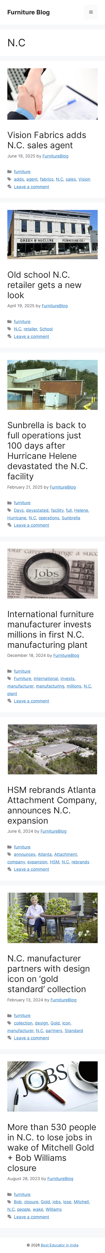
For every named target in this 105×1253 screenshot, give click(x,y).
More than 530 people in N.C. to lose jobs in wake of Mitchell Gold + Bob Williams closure (51, 1147)
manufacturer (20, 686)
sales (71, 179)
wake (38, 1209)
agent (32, 179)
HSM (54, 861)
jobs (56, 1201)
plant (12, 693)
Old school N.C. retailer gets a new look (44, 284)
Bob (18, 1201)
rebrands (80, 861)
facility (57, 510)
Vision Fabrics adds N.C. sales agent (46, 140)
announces (24, 854)
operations (49, 517)
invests (67, 678)
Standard (74, 1030)
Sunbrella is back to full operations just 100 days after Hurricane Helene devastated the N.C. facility (47, 450)
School (46, 328)
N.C (59, 179)
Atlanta (45, 854)
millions (74, 686)
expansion (37, 861)
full (69, 510)
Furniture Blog (28, 12)
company (16, 861)
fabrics (46, 179)
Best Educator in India (59, 1245)
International (46, 678)
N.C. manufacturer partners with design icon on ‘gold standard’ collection (48, 973)
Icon (66, 1023)
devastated (37, 510)
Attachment (65, 854)
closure (31, 1201)
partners (54, 1030)
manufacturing (50, 686)
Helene (81, 510)
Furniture (22, 678)
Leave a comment (31, 186)
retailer (30, 328)
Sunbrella (71, 517)
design (41, 1023)
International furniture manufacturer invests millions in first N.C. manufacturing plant (50, 629)
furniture (22, 171)
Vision (84, 179)
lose (67, 1201)
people (23, 1209)
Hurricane (16, 517)
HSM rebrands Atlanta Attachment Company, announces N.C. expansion (52, 805)
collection (23, 1023)
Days (19, 510)
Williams (54, 1209)
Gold (55, 1023)
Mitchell (81, 1201)
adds (19, 179)
